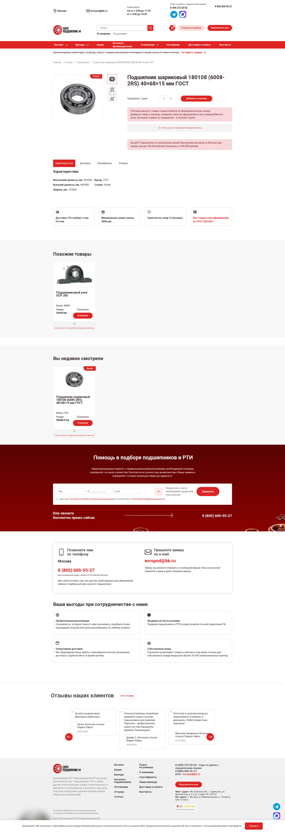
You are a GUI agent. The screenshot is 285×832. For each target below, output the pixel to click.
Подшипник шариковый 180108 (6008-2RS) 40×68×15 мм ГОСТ (73, 400)
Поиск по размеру (146, 766)
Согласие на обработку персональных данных (75, 813)
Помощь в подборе (191, 28)
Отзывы (119, 792)
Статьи (118, 796)
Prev (69, 737)
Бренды (80, 44)
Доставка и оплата (199, 44)
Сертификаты (148, 777)
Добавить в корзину (196, 98)
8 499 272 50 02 (178, 7)
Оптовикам (172, 44)
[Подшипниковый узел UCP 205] (74, 275)
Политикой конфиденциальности (148, 499)
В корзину (83, 315)
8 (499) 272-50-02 (186, 765)
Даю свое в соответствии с (111, 499)
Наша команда (148, 782)
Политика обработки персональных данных (74, 810)
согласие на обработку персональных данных (91, 499)
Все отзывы (127, 695)
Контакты (225, 44)
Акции (100, 44)
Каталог (59, 44)
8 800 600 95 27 (223, 6)
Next (210, 737)
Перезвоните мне (220, 28)
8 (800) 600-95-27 (76, 570)
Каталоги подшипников (122, 780)
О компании (148, 44)
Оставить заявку (191, 52)
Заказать (208, 491)
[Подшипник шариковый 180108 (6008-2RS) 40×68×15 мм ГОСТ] (74, 379)
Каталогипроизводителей (122, 45)
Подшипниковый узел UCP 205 (71, 294)
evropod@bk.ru (160, 560)
